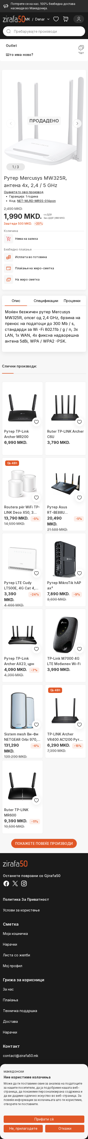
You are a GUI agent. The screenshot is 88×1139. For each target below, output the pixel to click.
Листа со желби (16, 955)
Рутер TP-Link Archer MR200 (16, 434)
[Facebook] (6, 884)
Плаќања (10, 1000)
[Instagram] (24, 884)
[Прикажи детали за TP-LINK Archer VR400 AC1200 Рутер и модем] (65, 710)
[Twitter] (15, 884)
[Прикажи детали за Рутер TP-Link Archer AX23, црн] (22, 635)
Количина (11, 231)
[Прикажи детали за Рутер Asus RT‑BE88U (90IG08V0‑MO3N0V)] (65, 483)
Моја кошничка (15, 933)
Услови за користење (21, 910)
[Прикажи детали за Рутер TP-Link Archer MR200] (22, 408)
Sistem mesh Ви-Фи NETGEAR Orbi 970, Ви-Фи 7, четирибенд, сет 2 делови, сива (21, 737)
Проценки (72, 301)
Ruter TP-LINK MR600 (16, 812)
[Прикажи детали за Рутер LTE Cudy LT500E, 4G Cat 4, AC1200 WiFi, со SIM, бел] (22, 559)
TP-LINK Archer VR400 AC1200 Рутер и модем (65, 737)
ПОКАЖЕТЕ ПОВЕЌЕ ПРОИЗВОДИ (44, 843)
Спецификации (46, 301)
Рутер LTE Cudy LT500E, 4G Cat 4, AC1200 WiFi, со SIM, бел (22, 586)
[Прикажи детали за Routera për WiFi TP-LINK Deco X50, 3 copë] (22, 483)
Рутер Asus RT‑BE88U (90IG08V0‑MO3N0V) (65, 510)
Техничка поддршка (20, 1011)
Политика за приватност (26, 899)
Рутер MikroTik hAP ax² (64, 585)
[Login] (78, 19)
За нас (8, 989)
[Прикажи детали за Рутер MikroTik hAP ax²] (65, 559)
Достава (10, 1021)
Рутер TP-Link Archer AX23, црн (19, 661)
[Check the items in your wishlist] (56, 19)
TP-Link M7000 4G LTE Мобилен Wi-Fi (64, 661)
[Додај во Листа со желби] (36, 422)
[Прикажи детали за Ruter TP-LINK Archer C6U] (65, 408)
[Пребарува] (8, 31)
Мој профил (12, 966)
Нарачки (10, 944)
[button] (77, 123)
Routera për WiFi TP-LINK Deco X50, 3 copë (22, 510)
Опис (16, 301)
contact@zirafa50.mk (20, 1056)
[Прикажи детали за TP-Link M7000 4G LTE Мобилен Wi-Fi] (65, 635)
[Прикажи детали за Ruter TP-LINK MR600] (22, 786)
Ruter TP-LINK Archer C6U (65, 434)
